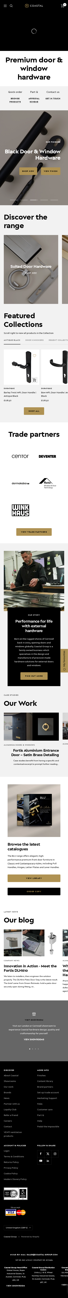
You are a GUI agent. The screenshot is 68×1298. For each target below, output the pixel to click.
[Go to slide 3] (35, 1048)
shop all (34, 411)
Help (39, 1121)
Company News (12, 961)
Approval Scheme (34, 100)
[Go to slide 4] (38, 1048)
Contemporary (27, 863)
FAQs (40, 1104)
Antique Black (12, 340)
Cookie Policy (11, 1173)
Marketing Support (47, 1098)
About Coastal (11, 1075)
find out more (34, 676)
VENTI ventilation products (13, 1134)
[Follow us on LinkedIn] (47, 1160)
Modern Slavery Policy (15, 1179)
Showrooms (10, 1081)
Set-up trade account (48, 1092)
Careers (8, 1121)
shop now (28, 171)
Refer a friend (11, 1115)
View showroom (15, 1286)
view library (34, 878)
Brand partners (45, 1087)
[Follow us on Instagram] (55, 1153)
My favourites (64, 659)
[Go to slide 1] (29, 1048)
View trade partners (34, 532)
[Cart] (62, 5)
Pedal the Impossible (48, 1126)
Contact (8, 1126)
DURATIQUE (9, 388)
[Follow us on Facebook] (40, 1153)
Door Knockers (34, 340)
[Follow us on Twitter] (47, 1153)
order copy (34, 891)
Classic (11, 863)
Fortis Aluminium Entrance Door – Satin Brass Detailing (35, 752)
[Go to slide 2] (32, 1048)
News (6, 1098)
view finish (51, 171)
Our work (8, 1087)
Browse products (15, 100)
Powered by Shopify (30, 1237)
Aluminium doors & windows (19, 745)
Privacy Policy (11, 1168)
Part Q (40, 1115)
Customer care (45, 1109)
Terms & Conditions (14, 1156)
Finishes (41, 1075)
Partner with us (12, 1104)
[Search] (11, 5)
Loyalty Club (10, 1109)
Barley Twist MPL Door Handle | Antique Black (20, 394)
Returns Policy (11, 1162)
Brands (7, 1092)
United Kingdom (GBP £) (17, 1228)
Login (6, 1151)
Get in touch (53, 98)
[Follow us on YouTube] (40, 1160)
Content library (45, 1081)
